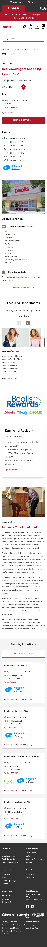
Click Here (29, 18)
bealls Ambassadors (11, 875)
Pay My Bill (31, 896)
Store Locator (8, 893)
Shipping (30, 878)
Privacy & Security (10, 939)
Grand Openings (9, 896)
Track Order (31, 866)
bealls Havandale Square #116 (19, 815)
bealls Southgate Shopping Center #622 (20, 74)
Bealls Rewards (9, 872)
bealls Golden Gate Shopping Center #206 (22, 767)
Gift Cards (6, 890)
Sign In (5, 866)
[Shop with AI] (23, 30)
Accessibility (30, 943)
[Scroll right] (28, 327)
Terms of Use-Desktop (8, 944)
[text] (23, 84)
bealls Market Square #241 (17, 675)
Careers (6, 914)
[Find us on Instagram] (32, 924)
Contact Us (7, 917)
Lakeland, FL (9, 66)
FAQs (28, 869)
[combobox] (23, 41)
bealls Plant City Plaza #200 (17, 721)
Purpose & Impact (32, 939)
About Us (6, 911)
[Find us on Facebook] (27, 924)
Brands (5, 899)
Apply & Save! (32, 893)
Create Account (9, 869)
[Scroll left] (19, 327)
